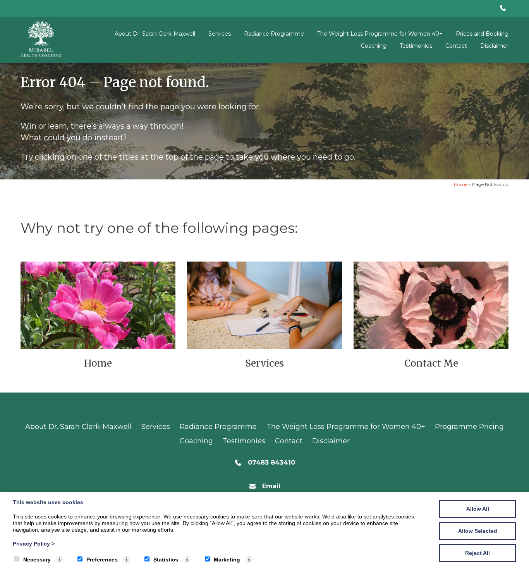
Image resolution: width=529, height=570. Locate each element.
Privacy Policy (34, 544)
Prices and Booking (482, 33)
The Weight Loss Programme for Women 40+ (380, 33)
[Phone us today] (502, 8)
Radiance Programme (274, 33)
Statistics (165, 559)
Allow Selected (477, 531)
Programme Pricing (469, 426)
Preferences (102, 559)
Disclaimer (494, 45)
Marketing (227, 559)
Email (271, 486)
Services (219, 33)
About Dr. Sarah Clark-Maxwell (155, 33)
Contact (456, 45)
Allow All (477, 509)
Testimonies (416, 45)
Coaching (373, 45)
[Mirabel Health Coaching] (41, 54)
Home (460, 184)
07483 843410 (271, 462)
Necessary (37, 559)
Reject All (477, 553)
